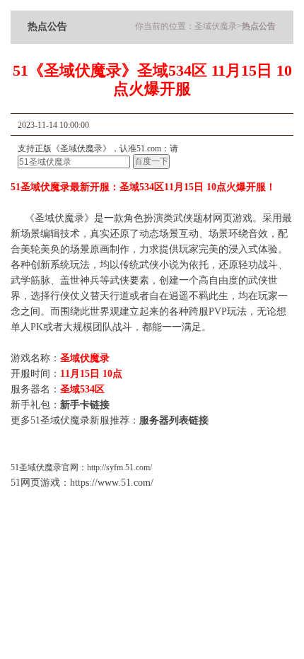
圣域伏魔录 (215, 26)
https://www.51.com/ (111, 482)
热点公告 (259, 26)
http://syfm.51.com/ (119, 467)
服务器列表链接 (174, 420)
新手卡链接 (85, 405)
